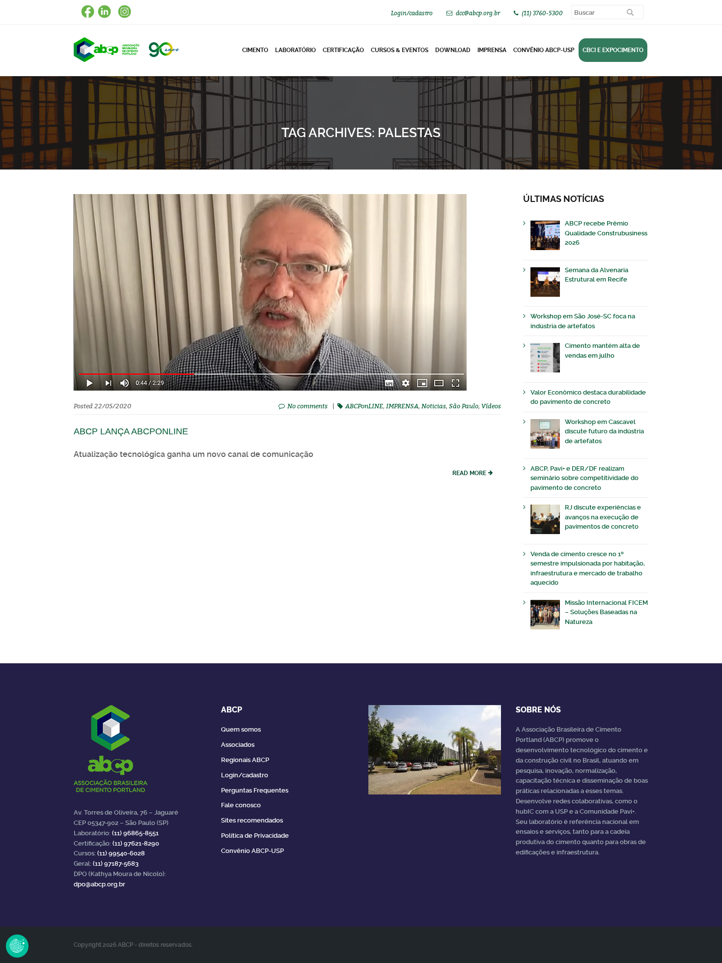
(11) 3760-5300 (542, 13)
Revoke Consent (17, 946)
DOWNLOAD (453, 50)
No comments (307, 405)
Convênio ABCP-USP (543, 50)
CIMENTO (255, 50)
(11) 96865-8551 (135, 833)
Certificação (343, 50)
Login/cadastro (412, 13)
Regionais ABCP (245, 760)
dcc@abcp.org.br (478, 13)
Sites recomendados (252, 820)
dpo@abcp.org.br (99, 884)
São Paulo (463, 405)
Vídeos (491, 405)
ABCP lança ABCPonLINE (131, 431)
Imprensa (491, 50)
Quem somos (241, 729)
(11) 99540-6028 (121, 853)
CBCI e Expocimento (613, 50)
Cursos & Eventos (399, 50)
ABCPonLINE (364, 405)
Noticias (433, 405)
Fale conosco (241, 805)
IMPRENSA (402, 405)
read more (469, 473)
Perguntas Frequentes (254, 790)
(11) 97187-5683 (116, 863)
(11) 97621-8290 (135, 843)
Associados (237, 744)
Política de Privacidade (255, 835)
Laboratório (295, 50)
